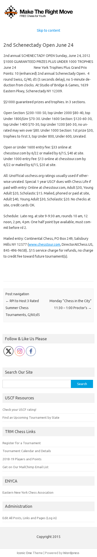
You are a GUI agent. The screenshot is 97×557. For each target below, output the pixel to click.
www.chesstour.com (44, 244)
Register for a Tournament (21, 443)
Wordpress (71, 553)
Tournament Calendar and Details (26, 451)
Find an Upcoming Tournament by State (30, 417)
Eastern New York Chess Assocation (27, 492)
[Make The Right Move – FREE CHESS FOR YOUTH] (48, 18)
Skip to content (48, 30)
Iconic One (24, 553)
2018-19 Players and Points (22, 459)
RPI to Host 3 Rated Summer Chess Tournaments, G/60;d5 (22, 308)
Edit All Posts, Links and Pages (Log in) (29, 518)
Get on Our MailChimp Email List (25, 467)
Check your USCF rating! (19, 409)
